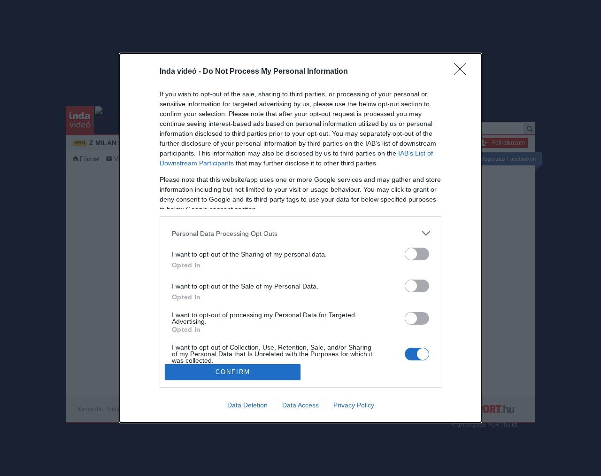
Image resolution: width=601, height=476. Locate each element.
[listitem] (300, 233)
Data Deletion (247, 405)
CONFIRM (233, 371)
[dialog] (300, 238)
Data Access (300, 405)
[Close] (463, 72)
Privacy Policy (353, 405)
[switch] (417, 254)
